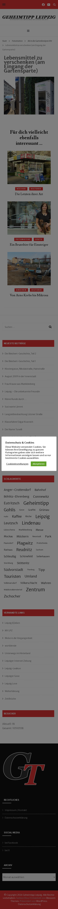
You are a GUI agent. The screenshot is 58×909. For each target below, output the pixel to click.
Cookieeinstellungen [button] (17, 464)
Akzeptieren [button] (39, 464)
